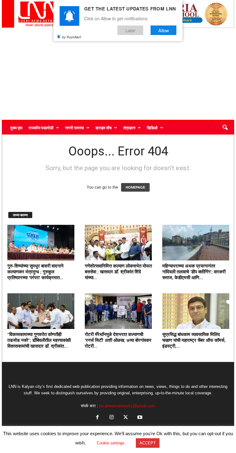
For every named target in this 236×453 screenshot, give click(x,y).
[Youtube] (139, 418)
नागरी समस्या (74, 128)
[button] (225, 128)
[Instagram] (111, 418)
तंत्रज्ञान (129, 128)
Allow (163, 30)
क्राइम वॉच (104, 128)
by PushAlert (71, 36)
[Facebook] (97, 418)
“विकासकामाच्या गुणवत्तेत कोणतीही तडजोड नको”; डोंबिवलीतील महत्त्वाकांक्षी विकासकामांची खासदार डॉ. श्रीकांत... (39, 340)
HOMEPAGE (135, 187)
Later (130, 30)
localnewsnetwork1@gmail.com (127, 406)
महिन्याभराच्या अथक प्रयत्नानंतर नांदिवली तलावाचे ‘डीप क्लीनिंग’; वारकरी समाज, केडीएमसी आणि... (194, 271)
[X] (126, 418)
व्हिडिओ (152, 128)
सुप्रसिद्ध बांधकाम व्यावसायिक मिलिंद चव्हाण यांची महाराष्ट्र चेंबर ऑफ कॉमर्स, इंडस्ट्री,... (194, 340)
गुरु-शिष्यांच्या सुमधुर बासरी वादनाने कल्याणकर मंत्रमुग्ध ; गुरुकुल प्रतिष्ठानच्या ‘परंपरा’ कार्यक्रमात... (35, 271)
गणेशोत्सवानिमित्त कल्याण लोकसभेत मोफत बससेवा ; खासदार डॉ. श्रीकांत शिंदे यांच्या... (118, 271)
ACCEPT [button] (148, 443)
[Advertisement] (118, 74)
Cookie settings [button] (110, 443)
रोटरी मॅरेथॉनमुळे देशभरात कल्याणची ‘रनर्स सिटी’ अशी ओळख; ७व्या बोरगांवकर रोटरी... (118, 340)
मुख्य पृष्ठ (16, 128)
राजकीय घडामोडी (41, 128)
